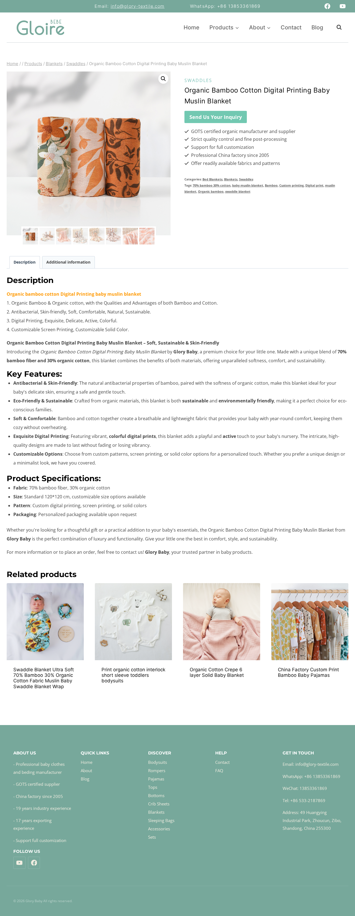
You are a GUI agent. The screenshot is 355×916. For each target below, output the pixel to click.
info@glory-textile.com (138, 6)
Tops (152, 787)
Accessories (159, 828)
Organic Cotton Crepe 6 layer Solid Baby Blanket (217, 672)
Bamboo (271, 185)
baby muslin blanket (247, 185)
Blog (317, 27)
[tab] (24, 262)
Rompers (156, 770)
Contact (291, 27)
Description (25, 262)
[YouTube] (342, 6)
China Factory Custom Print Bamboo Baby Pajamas (308, 672)
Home (191, 27)
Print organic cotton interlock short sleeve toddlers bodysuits (133, 675)
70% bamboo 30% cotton (211, 185)
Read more (133, 696)
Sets (152, 837)
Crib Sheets (158, 804)
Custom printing (291, 185)
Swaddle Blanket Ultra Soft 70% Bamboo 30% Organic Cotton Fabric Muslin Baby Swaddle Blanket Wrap (43, 678)
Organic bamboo (211, 191)
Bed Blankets (212, 179)
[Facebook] (327, 6)
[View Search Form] (336, 27)
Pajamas (156, 779)
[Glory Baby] (40, 27)
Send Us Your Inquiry (215, 117)
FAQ (219, 770)
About (86, 770)
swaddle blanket (237, 191)
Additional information (68, 262)
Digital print (314, 185)
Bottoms (156, 795)
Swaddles (198, 80)
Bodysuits (157, 762)
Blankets (230, 179)
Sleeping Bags (161, 820)
